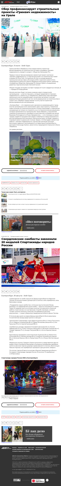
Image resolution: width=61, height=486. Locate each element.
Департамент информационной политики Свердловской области (17, 287)
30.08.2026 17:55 (5, 236)
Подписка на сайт (22, 447)
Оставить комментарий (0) (47, 170)
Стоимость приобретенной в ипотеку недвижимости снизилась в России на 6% (28, 199)
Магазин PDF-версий (41, 447)
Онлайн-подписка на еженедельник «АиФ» (23, 449)
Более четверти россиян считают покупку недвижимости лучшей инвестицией (28, 204)
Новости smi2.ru (6, 231)
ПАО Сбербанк (5, 57)
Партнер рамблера (26, 480)
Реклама (14, 447)
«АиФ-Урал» (5, 398)
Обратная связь (39, 449)
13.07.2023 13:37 (5, 6)
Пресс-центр (31, 447)
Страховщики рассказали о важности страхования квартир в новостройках (27, 209)
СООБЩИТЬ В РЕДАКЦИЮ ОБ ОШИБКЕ (21, 451)
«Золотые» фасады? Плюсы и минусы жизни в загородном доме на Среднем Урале (31, 156)
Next (57, 374)
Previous (5, 374)
